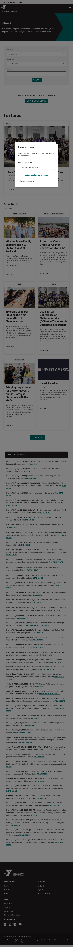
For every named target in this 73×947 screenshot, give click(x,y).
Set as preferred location (36, 175)
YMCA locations (25, 162)
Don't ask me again (27, 181)
